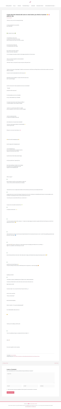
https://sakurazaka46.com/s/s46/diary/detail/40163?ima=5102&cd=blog (26, 356)
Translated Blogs (25, 5)
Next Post (56, 363)
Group (14, 5)
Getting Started (9, 5)
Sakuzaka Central (39, 5)
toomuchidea (13, 355)
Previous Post (5, 363)
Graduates (33, 5)
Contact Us (34, 406)
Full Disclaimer (28, 406)
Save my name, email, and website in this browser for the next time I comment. (22, 389)
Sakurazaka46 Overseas (49, 5)
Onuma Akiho (9, 17)
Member (19, 5)
